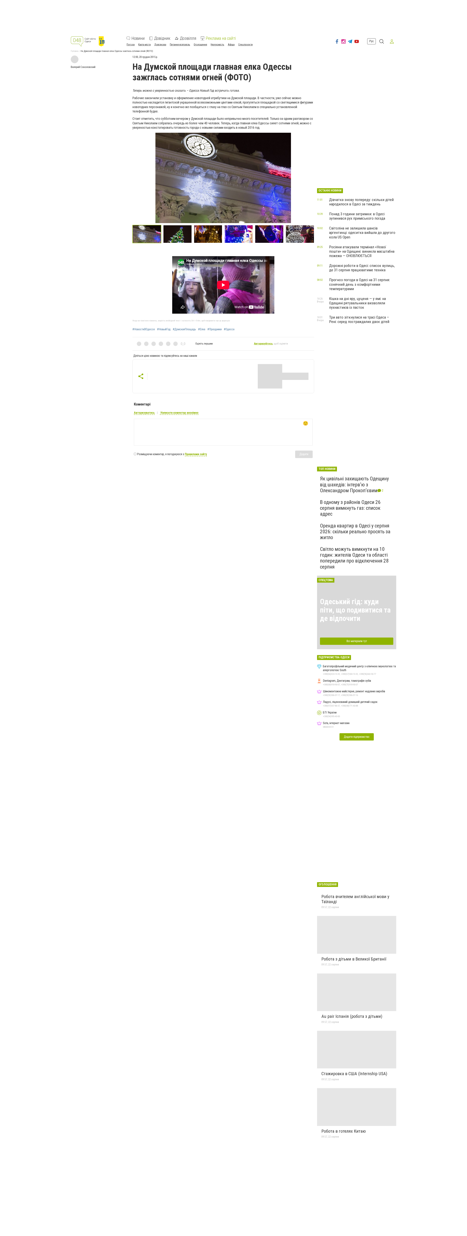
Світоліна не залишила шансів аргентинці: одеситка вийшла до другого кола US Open (362, 232)
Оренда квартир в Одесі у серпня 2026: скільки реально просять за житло (355, 531)
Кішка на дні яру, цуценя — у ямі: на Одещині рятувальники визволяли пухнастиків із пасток (357, 303)
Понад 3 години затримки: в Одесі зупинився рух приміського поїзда (357, 216)
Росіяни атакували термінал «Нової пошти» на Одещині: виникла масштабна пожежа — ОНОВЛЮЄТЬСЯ (361, 251)
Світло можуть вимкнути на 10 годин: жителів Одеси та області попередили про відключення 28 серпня (354, 558)
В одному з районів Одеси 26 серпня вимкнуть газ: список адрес (350, 508)
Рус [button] (371, 41)
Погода (131, 44)
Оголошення (200, 44)
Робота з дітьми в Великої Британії (353, 959)
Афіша (231, 44)
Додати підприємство (356, 736)
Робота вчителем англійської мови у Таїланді (355, 899)
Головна (74, 51)
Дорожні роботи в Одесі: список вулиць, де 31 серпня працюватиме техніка (362, 267)
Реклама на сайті (221, 38)
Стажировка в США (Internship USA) (354, 1073)
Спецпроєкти (245, 44)
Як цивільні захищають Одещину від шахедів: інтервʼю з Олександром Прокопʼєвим (354, 484)
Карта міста (144, 44)
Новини (138, 38)
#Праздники (214, 329)
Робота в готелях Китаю (343, 1131)
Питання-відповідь (180, 44)
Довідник (162, 38)
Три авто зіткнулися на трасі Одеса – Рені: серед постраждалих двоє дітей (359, 319)
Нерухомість (217, 44)
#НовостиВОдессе (143, 329)
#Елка (201, 329)
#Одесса (229, 329)
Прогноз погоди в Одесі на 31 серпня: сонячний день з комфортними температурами (359, 284)
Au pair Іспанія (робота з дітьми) (351, 1016)
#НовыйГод (164, 329)
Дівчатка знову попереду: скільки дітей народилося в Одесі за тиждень (361, 202)
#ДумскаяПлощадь (184, 329)
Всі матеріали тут (356, 641)
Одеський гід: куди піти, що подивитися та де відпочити (355, 610)
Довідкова (160, 44)
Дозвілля (188, 38)
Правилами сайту (196, 454)
